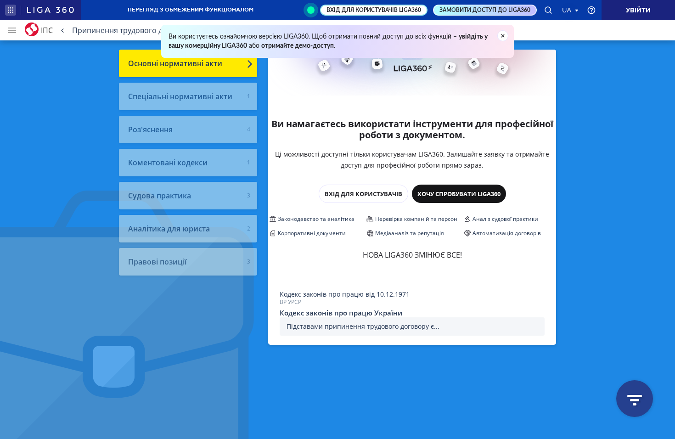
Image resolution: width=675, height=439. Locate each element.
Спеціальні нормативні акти (180, 96)
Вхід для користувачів (363, 194)
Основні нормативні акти (175, 63)
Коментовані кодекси (168, 163)
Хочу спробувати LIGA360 (459, 194)
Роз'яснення (150, 129)
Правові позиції (157, 262)
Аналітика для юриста (169, 229)
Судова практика (159, 196)
